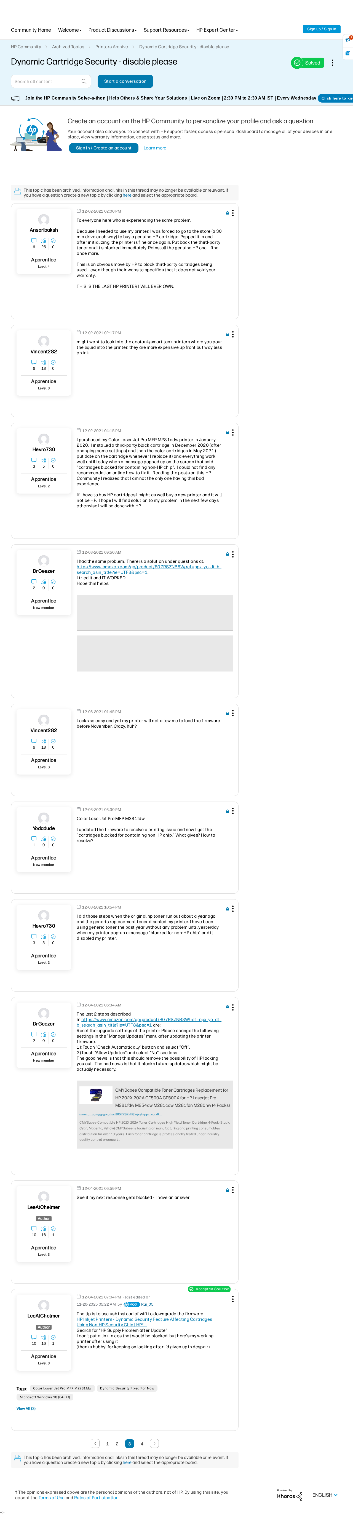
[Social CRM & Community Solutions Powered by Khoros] (289, 1495)
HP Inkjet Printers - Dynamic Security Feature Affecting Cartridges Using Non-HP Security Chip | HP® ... (144, 1322)
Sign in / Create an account (104, 148)
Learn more (155, 148)
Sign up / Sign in (321, 29)
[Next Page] (154, 1443)
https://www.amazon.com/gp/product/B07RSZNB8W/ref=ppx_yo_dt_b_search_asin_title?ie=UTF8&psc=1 (149, 1022)
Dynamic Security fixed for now (127, 1388)
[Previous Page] (95, 1443)
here (127, 195)
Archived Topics (68, 46)
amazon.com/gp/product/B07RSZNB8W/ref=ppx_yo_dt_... (120, 1114)
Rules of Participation (96, 1497)
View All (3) (26, 1408)
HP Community (26, 46)
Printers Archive (111, 46)
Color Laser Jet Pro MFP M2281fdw (62, 1388)
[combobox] (51, 81)
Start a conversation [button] (125, 81)
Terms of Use (52, 1497)
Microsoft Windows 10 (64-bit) (45, 1397)
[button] (232, 214)
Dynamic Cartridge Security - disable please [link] (184, 46)
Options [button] (335, 62)
